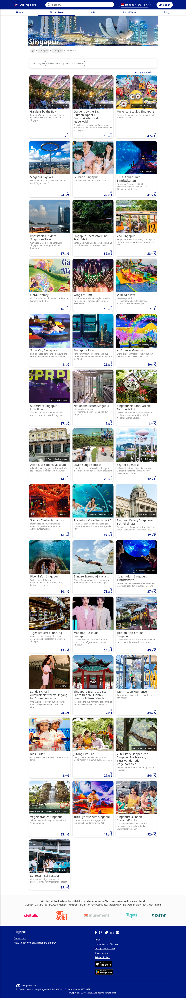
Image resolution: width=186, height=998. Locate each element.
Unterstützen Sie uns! (106, 944)
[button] (165, 5)
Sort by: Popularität (144, 72)
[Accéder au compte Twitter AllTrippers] (107, 933)
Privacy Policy (102, 957)
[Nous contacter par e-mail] (119, 933)
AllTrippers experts (105, 948)
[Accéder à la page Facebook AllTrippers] (97, 933)
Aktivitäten (56, 12)
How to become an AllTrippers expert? (35, 942)
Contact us (20, 938)
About (98, 939)
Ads (93, 12)
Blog (166, 12)
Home (19, 12)
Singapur (43, 50)
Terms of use (102, 953)
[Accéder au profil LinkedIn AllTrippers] (113, 933)
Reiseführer (129, 12)
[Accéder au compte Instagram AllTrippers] (102, 933)
